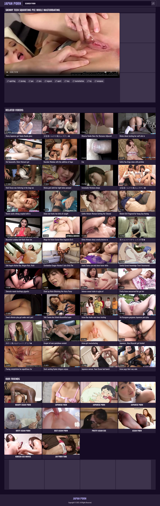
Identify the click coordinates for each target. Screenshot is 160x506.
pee (32, 81)
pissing (23, 81)
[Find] (153, 3)
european (100, 81)
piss (40, 81)
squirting (12, 81)
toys (68, 81)
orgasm (49, 81)
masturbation (79, 81)
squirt (59, 81)
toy (90, 81)
